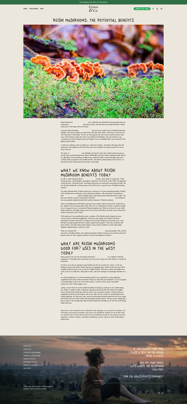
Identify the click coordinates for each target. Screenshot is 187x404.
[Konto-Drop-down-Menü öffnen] (157, 9)
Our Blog (27, 349)
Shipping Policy (30, 362)
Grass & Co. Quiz (142, 9)
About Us (27, 346)
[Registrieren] (162, 381)
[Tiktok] (162, 393)
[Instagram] (159, 393)
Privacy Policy (29, 359)
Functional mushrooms (81, 122)
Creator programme (32, 352)
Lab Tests (27, 368)
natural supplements (75, 124)
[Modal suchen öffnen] (153, 9)
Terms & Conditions (31, 356)
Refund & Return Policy (33, 365)
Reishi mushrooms (85, 130)
